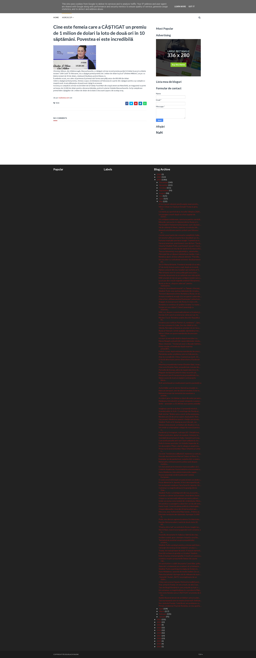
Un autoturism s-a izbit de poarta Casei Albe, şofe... (180, 563)
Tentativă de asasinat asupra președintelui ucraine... (176, 541)
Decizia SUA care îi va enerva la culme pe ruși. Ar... (179, 315)
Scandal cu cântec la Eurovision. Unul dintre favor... (179, 495)
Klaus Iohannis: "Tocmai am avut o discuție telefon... (180, 344)
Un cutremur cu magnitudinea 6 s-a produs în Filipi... (180, 590)
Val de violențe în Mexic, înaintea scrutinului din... (179, 227)
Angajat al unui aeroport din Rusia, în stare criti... (178, 302)
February (163, 614)
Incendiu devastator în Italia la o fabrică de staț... (179, 534)
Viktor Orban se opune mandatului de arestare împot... (178, 334)
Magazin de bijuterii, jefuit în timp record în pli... (178, 372)
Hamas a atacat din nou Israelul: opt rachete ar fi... (179, 270)
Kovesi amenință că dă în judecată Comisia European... (176, 476)
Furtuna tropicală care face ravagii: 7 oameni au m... (180, 240)
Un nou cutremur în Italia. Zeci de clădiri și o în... (178, 325)
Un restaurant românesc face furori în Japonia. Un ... (180, 485)
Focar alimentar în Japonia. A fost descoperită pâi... (179, 482)
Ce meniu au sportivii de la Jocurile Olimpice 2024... (180, 211)
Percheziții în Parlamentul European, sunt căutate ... (180, 225)
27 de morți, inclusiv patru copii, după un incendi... (179, 267)
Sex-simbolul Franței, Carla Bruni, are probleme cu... (179, 603)
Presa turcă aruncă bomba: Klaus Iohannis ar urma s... (179, 450)
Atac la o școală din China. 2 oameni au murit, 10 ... (179, 357)
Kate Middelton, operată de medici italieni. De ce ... (180, 571)
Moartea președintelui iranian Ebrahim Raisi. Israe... (180, 364)
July (161, 196)
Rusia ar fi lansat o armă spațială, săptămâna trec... (179, 331)
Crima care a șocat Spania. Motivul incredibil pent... (179, 582)
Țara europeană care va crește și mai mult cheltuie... (180, 600)
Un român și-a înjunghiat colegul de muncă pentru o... (179, 428)
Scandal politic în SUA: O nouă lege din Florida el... (179, 411)
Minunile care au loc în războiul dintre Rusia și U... (179, 222)
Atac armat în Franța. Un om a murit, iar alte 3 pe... (179, 584)
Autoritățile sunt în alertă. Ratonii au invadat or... (179, 388)
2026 (159, 174)
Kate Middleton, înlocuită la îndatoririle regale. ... (178, 472)
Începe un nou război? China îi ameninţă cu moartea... (176, 308)
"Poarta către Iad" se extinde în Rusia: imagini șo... (179, 527)
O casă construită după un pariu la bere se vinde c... (180, 480)
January (162, 616)
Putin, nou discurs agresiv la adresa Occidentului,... (180, 519)
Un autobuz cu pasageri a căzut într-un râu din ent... (180, 503)
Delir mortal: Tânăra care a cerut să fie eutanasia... (179, 414)
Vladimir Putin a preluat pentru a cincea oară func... (180, 545)
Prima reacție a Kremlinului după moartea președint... (175, 347)
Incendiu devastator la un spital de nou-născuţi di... (180, 275)
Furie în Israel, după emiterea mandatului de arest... (180, 351)
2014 (159, 644)
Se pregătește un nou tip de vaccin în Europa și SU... (180, 248)
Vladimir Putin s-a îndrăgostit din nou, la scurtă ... (179, 493)
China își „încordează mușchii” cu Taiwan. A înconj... (179, 288)
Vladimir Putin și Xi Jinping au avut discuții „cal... (178, 422)
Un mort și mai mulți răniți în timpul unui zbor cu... (178, 338)
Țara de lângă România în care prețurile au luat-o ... (179, 587)
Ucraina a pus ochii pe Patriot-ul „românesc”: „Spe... (180, 322)
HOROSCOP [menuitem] (67, 17)
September (164, 190)
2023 (159, 619)
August (162, 193)
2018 (159, 633)
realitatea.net (63, 98)
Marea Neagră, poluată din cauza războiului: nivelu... (180, 341)
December (163, 182)
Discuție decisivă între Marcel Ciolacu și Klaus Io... (179, 456)
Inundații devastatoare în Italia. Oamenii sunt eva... (179, 438)
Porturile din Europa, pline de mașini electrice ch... (179, 370)
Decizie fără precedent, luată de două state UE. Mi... (178, 523)
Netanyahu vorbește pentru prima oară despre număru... (178, 463)
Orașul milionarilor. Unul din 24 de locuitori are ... (178, 509)
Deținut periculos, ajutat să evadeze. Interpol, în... (179, 435)
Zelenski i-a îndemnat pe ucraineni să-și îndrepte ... (180, 566)
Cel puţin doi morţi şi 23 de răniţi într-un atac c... (178, 548)
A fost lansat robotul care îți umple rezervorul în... (179, 204)
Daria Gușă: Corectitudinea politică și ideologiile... (179, 506)
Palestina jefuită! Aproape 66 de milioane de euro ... (180, 574)
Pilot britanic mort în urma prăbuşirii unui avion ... (179, 272)
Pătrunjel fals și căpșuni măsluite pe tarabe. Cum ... (180, 254)
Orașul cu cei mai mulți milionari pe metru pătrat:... (179, 498)
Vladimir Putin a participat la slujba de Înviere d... (178, 569)
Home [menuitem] (56, 17)
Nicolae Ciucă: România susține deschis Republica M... (179, 318)
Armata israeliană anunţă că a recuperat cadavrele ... (180, 296)
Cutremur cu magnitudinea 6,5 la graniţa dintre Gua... (178, 489)
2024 (159, 179)
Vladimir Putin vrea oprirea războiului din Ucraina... (179, 291)
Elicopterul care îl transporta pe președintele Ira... (179, 375)
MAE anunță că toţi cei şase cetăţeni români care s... (180, 278)
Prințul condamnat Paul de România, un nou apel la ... (180, 606)
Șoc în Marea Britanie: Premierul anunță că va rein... (180, 264)
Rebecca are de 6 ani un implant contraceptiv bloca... (177, 379)
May (161, 201)
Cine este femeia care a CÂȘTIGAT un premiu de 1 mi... (180, 594)
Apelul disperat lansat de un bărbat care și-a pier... (179, 598)
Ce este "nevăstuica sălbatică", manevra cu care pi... (180, 453)
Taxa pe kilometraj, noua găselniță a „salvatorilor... (179, 251)
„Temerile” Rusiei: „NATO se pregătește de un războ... (178, 578)
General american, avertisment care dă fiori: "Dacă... (180, 243)
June (161, 198)
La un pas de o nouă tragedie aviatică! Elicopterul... (180, 280)
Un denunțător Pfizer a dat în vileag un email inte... (179, 446)
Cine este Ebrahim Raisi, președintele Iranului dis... (179, 367)
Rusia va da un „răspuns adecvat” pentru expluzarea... (175, 284)
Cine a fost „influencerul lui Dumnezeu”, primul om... (180, 299)
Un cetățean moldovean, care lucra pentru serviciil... (180, 219)
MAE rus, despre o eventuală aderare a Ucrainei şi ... (180, 312)
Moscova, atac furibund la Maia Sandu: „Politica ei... (179, 512)
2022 (159, 622)
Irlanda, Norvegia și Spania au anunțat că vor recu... (179, 328)
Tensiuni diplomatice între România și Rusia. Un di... (180, 293)
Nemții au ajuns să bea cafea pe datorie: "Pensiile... (179, 257)
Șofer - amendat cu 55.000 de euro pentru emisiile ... (179, 404)
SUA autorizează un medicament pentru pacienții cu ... (180, 384)
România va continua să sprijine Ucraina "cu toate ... (180, 304)
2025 (159, 177)
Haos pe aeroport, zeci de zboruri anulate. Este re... (180, 390)
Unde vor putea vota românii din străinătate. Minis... (180, 501)
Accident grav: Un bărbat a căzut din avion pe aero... (180, 398)
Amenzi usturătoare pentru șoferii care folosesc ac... (179, 231)
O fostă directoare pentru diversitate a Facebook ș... (179, 360)
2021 (159, 625)
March (162, 611)
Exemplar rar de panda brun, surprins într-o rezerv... (180, 459)
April (161, 608)
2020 (159, 627)
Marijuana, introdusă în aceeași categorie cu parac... (180, 401)
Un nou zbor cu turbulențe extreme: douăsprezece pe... (180, 260)
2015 (159, 641)
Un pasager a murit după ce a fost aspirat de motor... (177, 215)
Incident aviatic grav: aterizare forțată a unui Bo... (179, 537)
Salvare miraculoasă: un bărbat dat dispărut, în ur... (179, 425)
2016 (159, 638)
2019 (159, 630)
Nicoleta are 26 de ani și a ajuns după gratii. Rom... (179, 417)
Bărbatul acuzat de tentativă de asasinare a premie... (177, 394)
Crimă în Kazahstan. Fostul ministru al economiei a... (180, 469)
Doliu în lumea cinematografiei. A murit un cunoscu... (180, 556)
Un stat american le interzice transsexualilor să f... (179, 467)
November (163, 185)
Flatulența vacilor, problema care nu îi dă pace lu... (179, 354)
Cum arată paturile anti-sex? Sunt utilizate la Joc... (179, 440)
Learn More (180, 6)
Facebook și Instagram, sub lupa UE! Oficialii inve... (179, 432)
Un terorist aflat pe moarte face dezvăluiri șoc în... (179, 238)
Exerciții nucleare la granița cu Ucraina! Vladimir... (178, 553)
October (163, 188)
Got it (192, 6)
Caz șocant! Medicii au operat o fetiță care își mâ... (179, 419)
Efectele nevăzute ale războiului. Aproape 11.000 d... (179, 515)
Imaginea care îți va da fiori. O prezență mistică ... (178, 408)
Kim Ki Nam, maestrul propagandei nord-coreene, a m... (180, 531)
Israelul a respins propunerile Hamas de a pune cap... (178, 559)
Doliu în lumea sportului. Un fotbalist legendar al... (179, 443)
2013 (159, 646)
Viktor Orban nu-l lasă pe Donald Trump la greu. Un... (178, 208)
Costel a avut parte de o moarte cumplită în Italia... (179, 235)
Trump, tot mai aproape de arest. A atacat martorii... (180, 550)
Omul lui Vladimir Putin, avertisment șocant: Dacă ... (180, 246)
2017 (159, 636)
